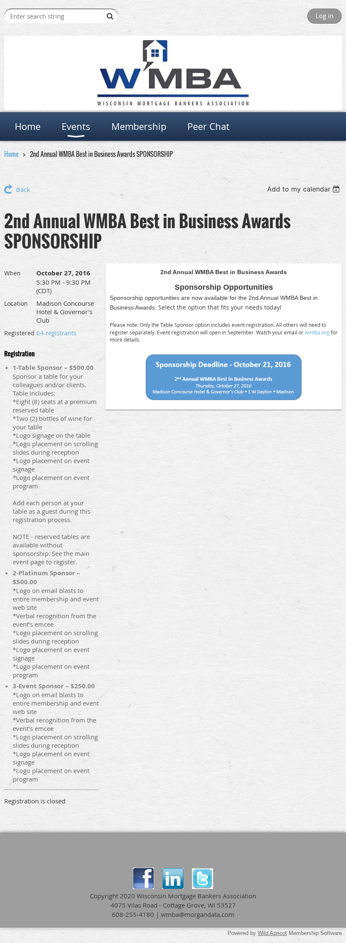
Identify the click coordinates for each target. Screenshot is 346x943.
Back (23, 189)
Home (11, 154)
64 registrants (56, 333)
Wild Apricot (272, 933)
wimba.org (317, 332)
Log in (324, 15)
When (12, 273)
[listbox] (304, 189)
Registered (19, 333)
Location (16, 303)
